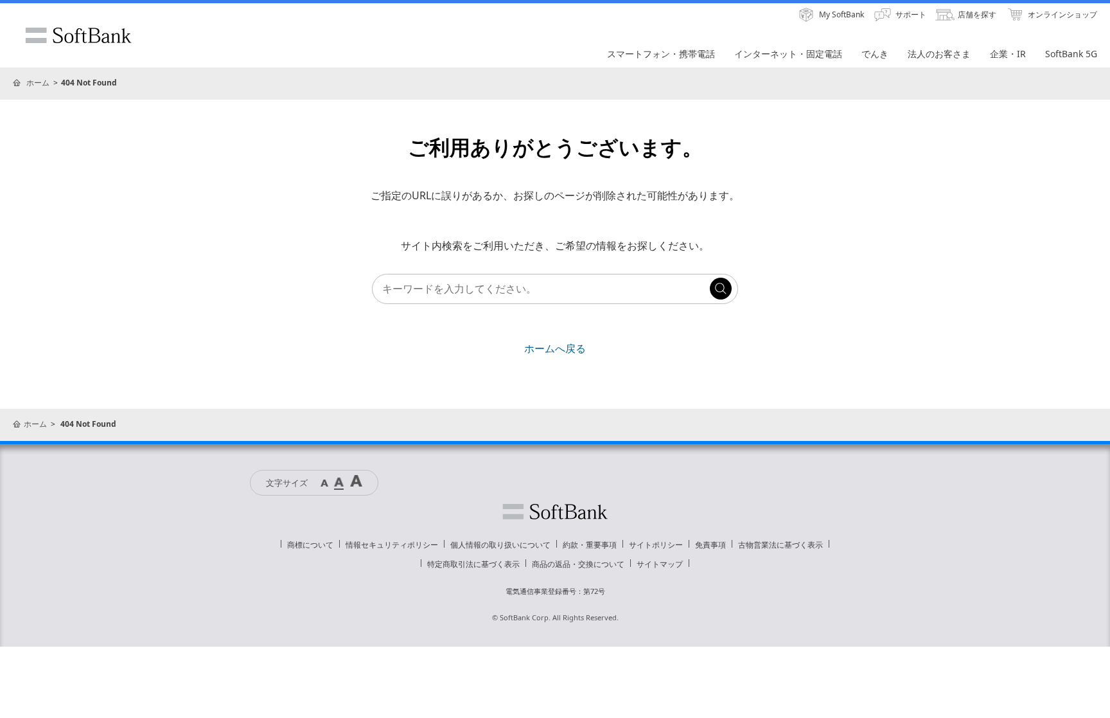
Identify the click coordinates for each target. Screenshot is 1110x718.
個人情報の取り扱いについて (500, 544)
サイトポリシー (656, 544)
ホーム (37, 82)
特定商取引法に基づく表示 (473, 564)
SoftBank (78, 35)
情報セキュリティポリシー (392, 544)
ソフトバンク (555, 512)
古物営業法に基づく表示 (780, 544)
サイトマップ (660, 564)
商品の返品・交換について (578, 564)
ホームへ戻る (555, 348)
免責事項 (710, 544)
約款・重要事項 (590, 544)
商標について (310, 544)
